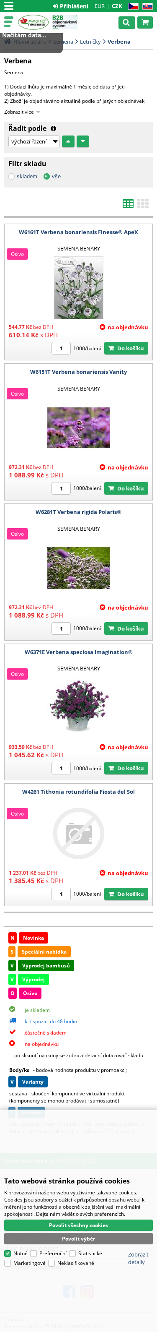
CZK (117, 6)
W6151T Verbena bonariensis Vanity (78, 371)
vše (56, 176)
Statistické (90, 1253)
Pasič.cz (33, 22)
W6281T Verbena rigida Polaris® (78, 512)
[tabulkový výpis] (128, 206)
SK (146, 6)
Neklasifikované (75, 1263)
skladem (27, 176)
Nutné (20, 1253)
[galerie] (143, 206)
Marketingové (29, 1263)
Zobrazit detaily (138, 1258)
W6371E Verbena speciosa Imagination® (79, 652)
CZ (132, 6)
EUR (100, 6)
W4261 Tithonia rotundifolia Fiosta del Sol (78, 791)
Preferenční (53, 1253)
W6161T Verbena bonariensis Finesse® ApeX (78, 232)
